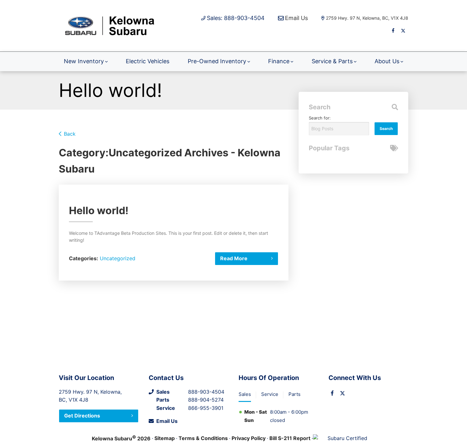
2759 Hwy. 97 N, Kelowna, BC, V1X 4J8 (367, 18)
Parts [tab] (294, 394)
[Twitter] (403, 30)
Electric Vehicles (147, 61)
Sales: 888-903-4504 (236, 18)
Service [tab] (269, 394)
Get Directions (82, 415)
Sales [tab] (245, 394)
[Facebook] (393, 30)
